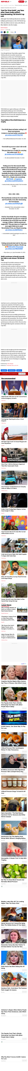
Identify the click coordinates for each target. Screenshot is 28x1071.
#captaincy (18, 179)
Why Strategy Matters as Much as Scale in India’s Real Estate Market (8, 609)
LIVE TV (22, 1)
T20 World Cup (12, 370)
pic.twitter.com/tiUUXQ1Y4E (14, 135)
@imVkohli (9, 179)
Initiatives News (4, 490)
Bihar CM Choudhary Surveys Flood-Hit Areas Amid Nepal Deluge (13, 577)
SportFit (2, 29)
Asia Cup (19, 370)
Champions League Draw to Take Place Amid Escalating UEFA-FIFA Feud (8, 619)
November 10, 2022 (21, 138)
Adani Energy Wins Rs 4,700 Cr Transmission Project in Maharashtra (8, 636)
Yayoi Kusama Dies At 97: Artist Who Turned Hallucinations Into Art (13, 532)
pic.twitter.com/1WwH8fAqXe (14, 154)
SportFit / (6, 5)
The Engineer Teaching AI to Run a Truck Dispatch (12, 420)
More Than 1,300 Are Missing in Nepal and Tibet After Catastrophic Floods (13, 465)
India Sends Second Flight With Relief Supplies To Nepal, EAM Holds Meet (14, 555)
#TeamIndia (19, 247)
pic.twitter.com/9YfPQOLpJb (14, 203)
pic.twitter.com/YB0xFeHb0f (14, 249)
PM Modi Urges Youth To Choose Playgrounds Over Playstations (14, 442)
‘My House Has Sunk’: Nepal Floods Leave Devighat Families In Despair (7, 628)
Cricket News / (11, 5)
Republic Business (4, 613)
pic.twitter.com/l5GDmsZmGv (14, 181)
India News (3, 400)
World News (3, 468)
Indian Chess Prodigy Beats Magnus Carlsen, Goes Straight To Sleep (13, 510)
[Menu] (26, 2)
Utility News (3, 423)
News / (2, 5)
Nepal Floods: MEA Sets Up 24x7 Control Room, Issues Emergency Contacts (14, 397)
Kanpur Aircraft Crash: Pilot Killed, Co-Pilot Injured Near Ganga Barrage (13, 600)
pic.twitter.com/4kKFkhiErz (14, 230)
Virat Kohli (4, 370)
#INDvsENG (12, 247)
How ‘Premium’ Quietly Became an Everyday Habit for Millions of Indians (13, 487)
